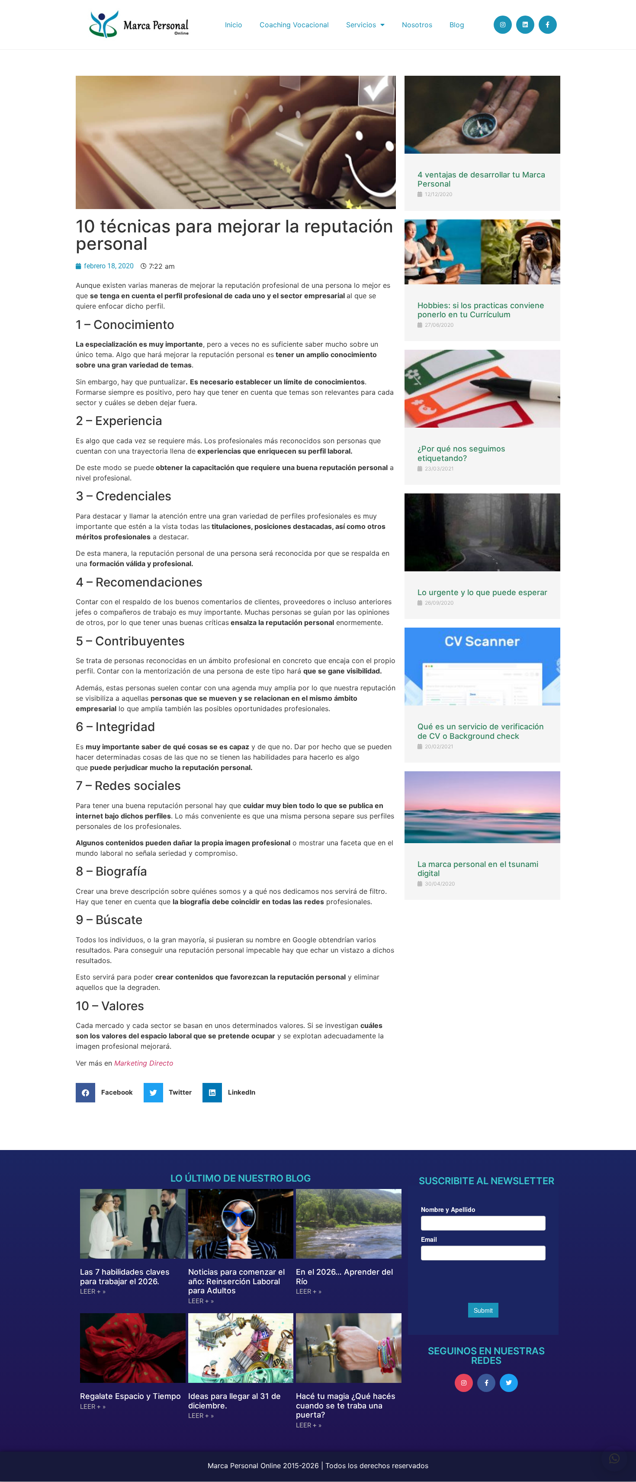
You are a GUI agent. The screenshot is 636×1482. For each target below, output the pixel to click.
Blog (457, 24)
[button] (107, 1092)
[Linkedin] (525, 25)
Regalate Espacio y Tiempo (130, 1396)
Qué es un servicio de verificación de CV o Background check (481, 731)
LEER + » (93, 1291)
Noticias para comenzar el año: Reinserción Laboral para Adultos (236, 1281)
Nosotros (417, 24)
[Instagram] (503, 25)
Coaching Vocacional (294, 24)
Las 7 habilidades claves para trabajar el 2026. (125, 1276)
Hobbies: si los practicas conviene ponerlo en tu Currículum (481, 310)
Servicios (361, 24)
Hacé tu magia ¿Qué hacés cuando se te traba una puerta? (345, 1405)
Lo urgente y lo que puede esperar (482, 592)
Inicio (233, 24)
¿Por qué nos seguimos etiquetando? (461, 453)
